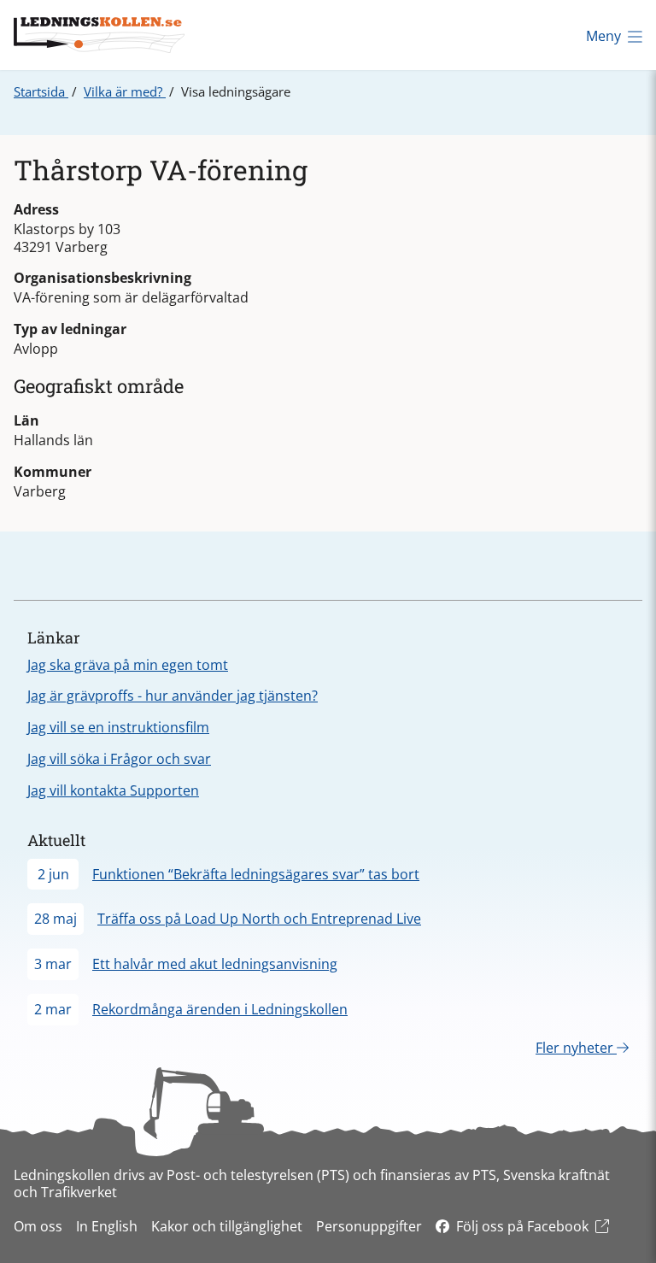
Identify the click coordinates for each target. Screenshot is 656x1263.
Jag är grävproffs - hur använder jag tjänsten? (172, 695)
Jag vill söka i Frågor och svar (119, 758)
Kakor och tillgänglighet (226, 1226)
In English (107, 1226)
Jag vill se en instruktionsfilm (118, 727)
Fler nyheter (576, 1047)
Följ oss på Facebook (522, 1226)
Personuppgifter (369, 1226)
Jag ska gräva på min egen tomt (127, 664)
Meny (603, 35)
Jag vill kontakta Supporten (113, 790)
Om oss (38, 1226)
